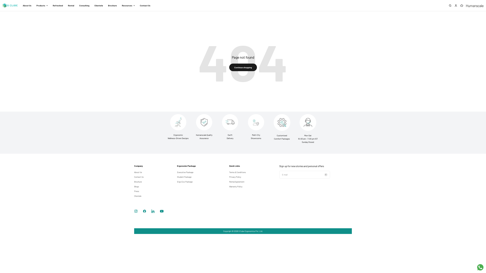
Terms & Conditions (237, 172)
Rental (71, 5)
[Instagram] (136, 211)
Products (40, 5)
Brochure (112, 5)
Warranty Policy (235, 186)
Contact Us (145, 5)
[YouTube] (162, 211)
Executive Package (185, 172)
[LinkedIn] (153, 211)
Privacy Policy (235, 177)
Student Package (184, 177)
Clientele (98, 5)
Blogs (136, 186)
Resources (127, 5)
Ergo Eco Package (185, 181)
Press (136, 191)
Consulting (84, 5)
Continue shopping (243, 67)
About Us (27, 5)
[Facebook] (144, 211)
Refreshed (58, 5)
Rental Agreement (236, 181)
